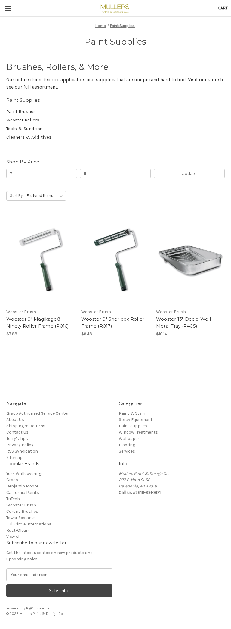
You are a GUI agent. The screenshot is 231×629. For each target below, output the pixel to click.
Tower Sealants (21, 517)
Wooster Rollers (22, 120)
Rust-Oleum (18, 530)
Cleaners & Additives (28, 137)
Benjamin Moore (22, 486)
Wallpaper (129, 438)
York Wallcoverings (25, 473)
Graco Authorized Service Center (37, 413)
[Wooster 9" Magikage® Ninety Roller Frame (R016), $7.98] (40, 260)
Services (127, 451)
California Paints (22, 492)
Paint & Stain (132, 413)
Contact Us (17, 432)
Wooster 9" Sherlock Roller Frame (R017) (113, 322)
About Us (15, 419)
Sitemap (14, 457)
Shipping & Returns (25, 425)
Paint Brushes (21, 111)
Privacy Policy (19, 444)
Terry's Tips (17, 438)
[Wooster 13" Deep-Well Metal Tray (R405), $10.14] (190, 260)
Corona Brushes (22, 511)
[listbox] (46, 195)
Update (189, 173)
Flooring (127, 444)
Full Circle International (29, 524)
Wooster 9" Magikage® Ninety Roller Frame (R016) (37, 322)
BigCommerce (38, 608)
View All (13, 536)
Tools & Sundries (24, 128)
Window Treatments (138, 432)
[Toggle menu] (8, 8)
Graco (12, 479)
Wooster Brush (21, 505)
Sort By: (16, 195)
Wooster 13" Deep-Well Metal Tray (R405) (183, 322)
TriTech (13, 498)
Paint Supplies (133, 425)
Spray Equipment (135, 419)
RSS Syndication (22, 451)
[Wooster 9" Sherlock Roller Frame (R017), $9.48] (115, 260)
